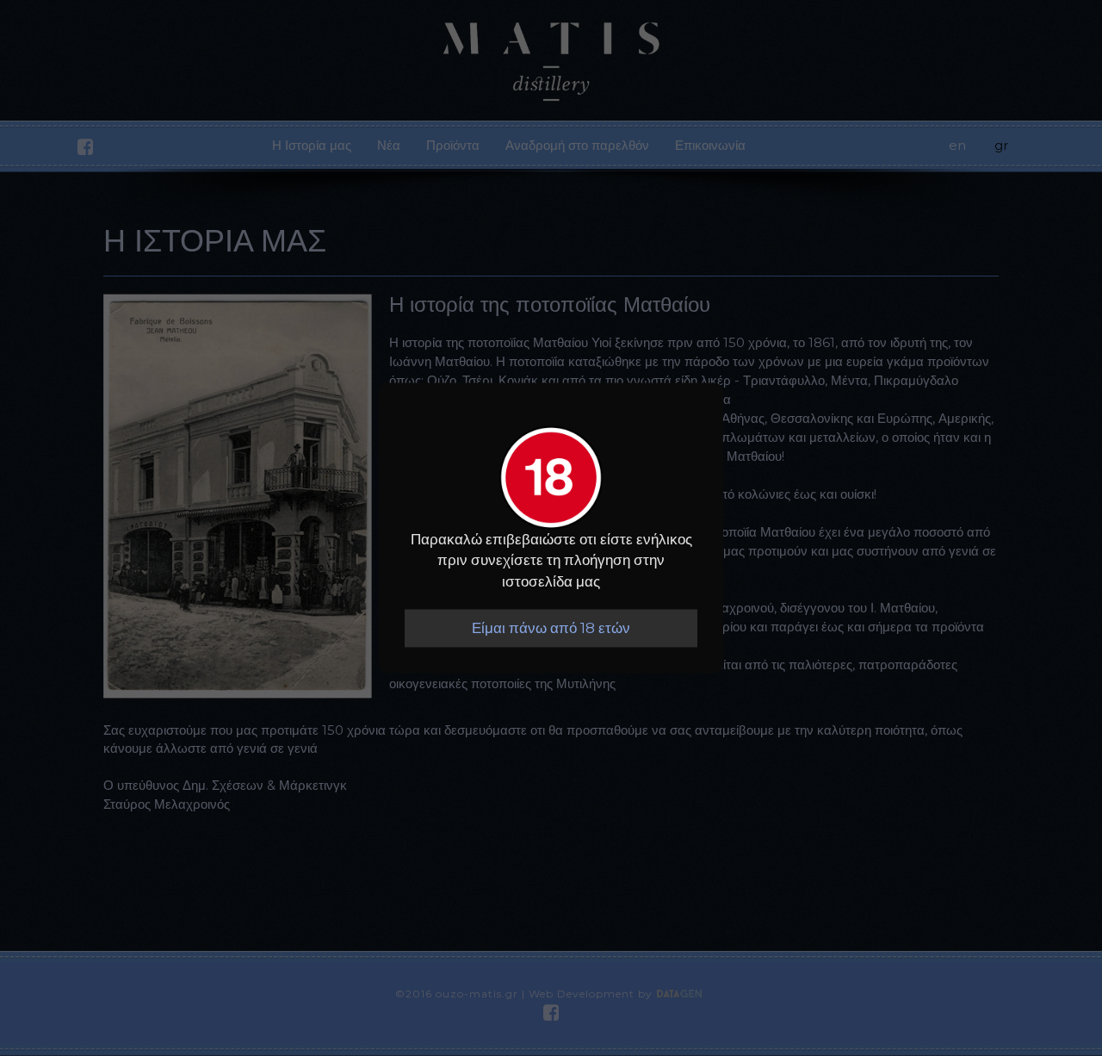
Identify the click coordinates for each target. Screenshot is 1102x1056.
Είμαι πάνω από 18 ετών (551, 628)
